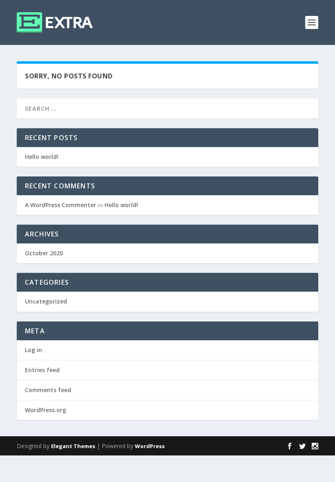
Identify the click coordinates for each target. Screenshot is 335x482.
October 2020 (44, 253)
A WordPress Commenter (60, 205)
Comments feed (48, 390)
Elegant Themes (73, 446)
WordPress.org (45, 410)
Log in (33, 350)
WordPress (150, 446)
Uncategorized (46, 301)
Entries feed (42, 370)
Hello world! (41, 157)
